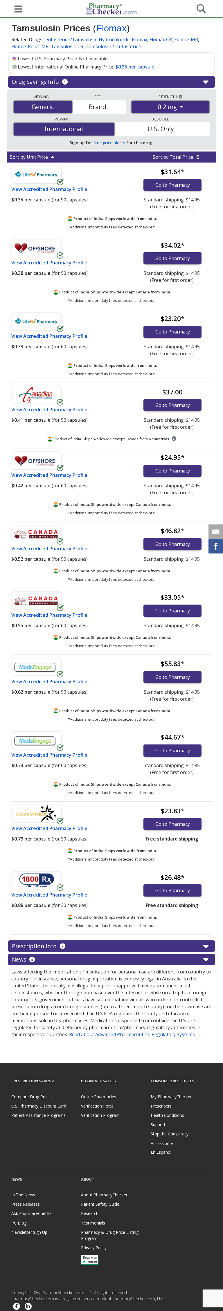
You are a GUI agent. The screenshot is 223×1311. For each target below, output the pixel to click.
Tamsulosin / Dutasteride (113, 46)
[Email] (215, 531)
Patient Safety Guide (100, 1204)
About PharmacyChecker (104, 1195)
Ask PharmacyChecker (32, 1213)
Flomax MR (186, 39)
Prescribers (161, 1106)
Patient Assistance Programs (38, 1115)
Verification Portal (97, 1106)
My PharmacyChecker (171, 1096)
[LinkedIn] (28, 1306)
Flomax (111, 28)
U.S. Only (161, 129)
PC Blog (18, 1223)
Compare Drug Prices (31, 1096)
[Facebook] (16, 1306)
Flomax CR (161, 39)
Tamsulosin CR (67, 46)
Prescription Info (35, 946)
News (20, 959)
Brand (97, 107)
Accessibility (162, 1143)
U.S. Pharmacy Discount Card (38, 1106)
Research (89, 1213)
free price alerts (109, 142)
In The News (23, 1195)
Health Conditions (167, 1115)
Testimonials (93, 1223)
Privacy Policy (94, 1247)
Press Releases (25, 1204)
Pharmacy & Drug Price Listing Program (110, 1235)
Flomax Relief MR (29, 46)
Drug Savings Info (36, 82)
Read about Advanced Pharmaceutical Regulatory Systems (132, 1034)
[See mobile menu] (16, 8)
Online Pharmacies (98, 1096)
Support (158, 1124)
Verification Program (100, 1115)
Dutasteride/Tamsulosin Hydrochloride (87, 39)
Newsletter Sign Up (29, 1232)
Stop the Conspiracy (169, 1134)
